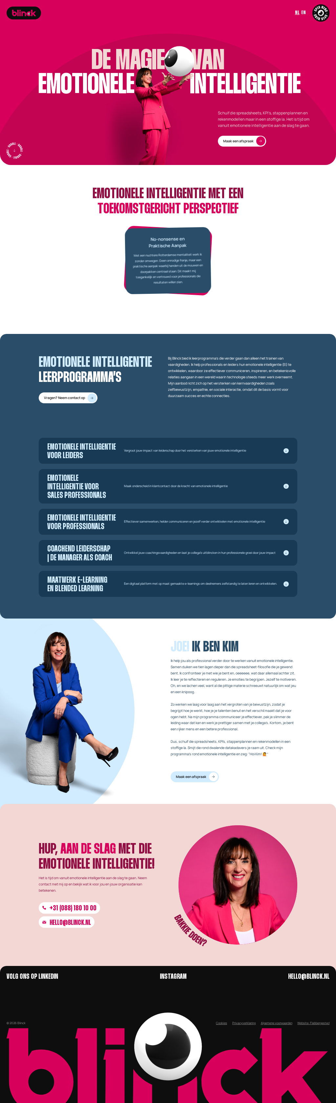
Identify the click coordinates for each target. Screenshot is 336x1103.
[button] (168, 451)
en (303, 13)
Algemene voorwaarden (276, 1022)
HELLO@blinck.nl (70, 923)
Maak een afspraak (238, 141)
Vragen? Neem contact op (64, 397)
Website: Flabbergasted (313, 1022)
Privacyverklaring (244, 1022)
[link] (242, 141)
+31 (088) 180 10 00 (73, 908)
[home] (24, 13)
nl (297, 13)
